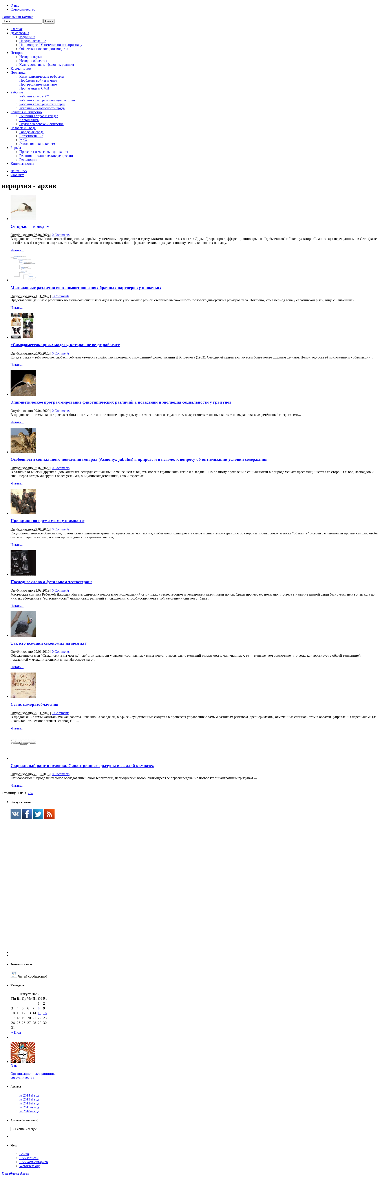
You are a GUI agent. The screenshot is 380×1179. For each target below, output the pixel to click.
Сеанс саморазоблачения (34, 704)
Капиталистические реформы (41, 76)
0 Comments (60, 235)
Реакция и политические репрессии (46, 155)
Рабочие (17, 92)
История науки (30, 56)
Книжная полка (22, 163)
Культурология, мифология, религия (46, 64)
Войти (24, 1154)
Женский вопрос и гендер (38, 116)
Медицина (27, 37)
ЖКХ (23, 140)
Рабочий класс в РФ (34, 96)
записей (28, 1158)
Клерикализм (29, 120)
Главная (16, 29)
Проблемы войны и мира (38, 80)
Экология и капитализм (37, 144)
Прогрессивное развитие (38, 84)
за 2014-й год (29, 1095)
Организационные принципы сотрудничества (33, 1075)
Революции (28, 159)
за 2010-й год (29, 1111)
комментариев (33, 1162)
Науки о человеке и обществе (41, 124)
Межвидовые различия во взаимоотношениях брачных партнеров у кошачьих (86, 287)
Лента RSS (19, 171)
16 (45, 1013)
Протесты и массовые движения (43, 152)
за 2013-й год (29, 1099)
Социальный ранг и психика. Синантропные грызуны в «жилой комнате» (82, 765)
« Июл (16, 1032)
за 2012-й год (29, 1103)
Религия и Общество (26, 112)
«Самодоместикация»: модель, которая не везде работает (65, 344)
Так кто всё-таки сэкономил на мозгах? (49, 643)
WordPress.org (29, 1166)
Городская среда (31, 132)
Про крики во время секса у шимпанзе (47, 520)
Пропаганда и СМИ (34, 88)
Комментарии (21, 68)
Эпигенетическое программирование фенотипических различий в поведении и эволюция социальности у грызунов (121, 402)
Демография (20, 33)
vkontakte (17, 175)
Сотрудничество (23, 9)
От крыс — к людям (30, 226)
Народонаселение (32, 41)
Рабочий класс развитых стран (42, 104)
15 (39, 1013)
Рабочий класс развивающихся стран (47, 100)
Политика (18, 72)
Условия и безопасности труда (42, 108)
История (17, 53)
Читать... (17, 250)
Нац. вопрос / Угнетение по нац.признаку (50, 45)
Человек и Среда (23, 128)
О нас (15, 5)
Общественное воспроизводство (43, 49)
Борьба (16, 148)
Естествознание (31, 136)
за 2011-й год (29, 1107)
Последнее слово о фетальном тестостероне (51, 581)
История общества (33, 60)
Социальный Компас (17, 17)
